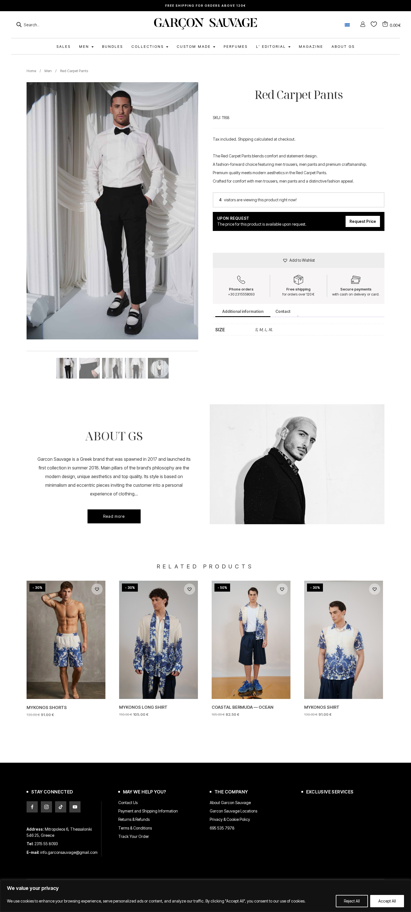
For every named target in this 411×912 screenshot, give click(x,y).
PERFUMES (236, 46)
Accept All (387, 901)
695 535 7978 (222, 828)
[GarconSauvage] (205, 28)
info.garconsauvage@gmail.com (69, 852)
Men (48, 71)
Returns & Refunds (134, 819)
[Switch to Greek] (347, 24)
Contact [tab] (282, 311)
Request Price (362, 221)
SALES (63, 46)
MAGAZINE (311, 46)
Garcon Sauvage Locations (233, 811)
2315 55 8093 (46, 843)
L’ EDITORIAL (272, 46)
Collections (148, 46)
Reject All (352, 901)
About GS (343, 46)
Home (31, 71)
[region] (205, 896)
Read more (114, 516)
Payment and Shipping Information (148, 811)
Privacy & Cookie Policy (230, 819)
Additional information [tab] (242, 311)
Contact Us (128, 802)
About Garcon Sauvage (230, 802)
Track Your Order (133, 836)
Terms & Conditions (135, 828)
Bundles (112, 46)
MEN (85, 46)
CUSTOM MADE (194, 46)
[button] (298, 260)
